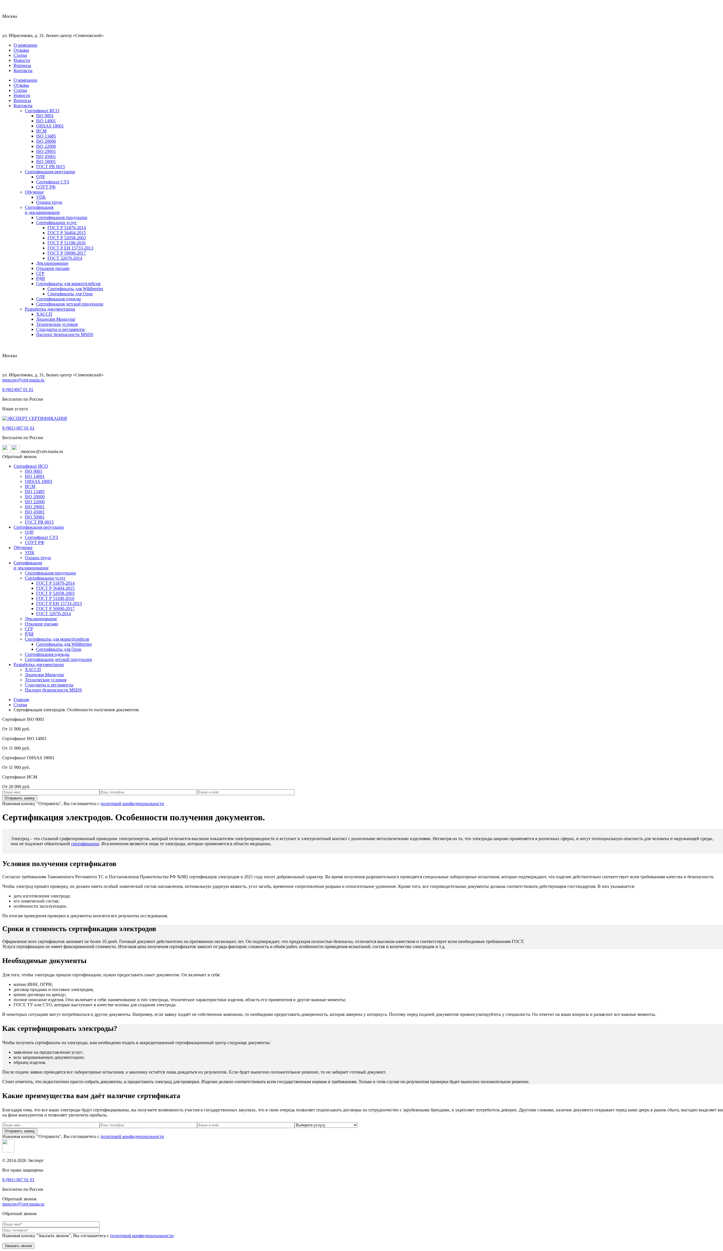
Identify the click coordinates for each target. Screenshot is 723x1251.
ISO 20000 (46, 141)
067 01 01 (17, 389)
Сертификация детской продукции (69, 304)
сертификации (85, 843)
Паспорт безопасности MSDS (64, 334)
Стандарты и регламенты (60, 329)
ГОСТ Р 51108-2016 (66, 242)
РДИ (40, 278)
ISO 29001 (46, 151)
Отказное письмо (52, 268)
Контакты (23, 70)
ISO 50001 (46, 161)
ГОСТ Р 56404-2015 (66, 232)
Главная (21, 699)
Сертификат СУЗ (52, 181)
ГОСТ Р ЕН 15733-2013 (70, 248)
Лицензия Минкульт (55, 319)
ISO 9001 (45, 115)
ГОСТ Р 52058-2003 (66, 237)
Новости (22, 60)
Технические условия (57, 324)
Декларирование (52, 263)
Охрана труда (49, 202)
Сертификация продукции (61, 217)
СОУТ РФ (46, 187)
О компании (25, 45)
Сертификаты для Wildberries (75, 288)
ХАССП (44, 314)
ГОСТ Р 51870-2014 (66, 227)
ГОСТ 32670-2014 (64, 258)
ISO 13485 (46, 136)
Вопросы (22, 65)
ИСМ (41, 131)
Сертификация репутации (50, 171)
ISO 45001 (46, 156)
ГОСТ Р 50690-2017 (66, 253)
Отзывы (21, 50)
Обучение (34, 192)
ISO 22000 (46, 146)
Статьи (20, 55)
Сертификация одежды (58, 298)
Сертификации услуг (56, 222)
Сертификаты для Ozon (70, 293)
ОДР (40, 176)
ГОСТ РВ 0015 (50, 166)
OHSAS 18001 (50, 125)
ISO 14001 (46, 120)
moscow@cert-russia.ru (23, 380)
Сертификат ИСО (42, 110)
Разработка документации (50, 309)
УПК (41, 197)
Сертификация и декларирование (42, 210)
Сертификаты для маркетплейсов (68, 283)
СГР (40, 273)
